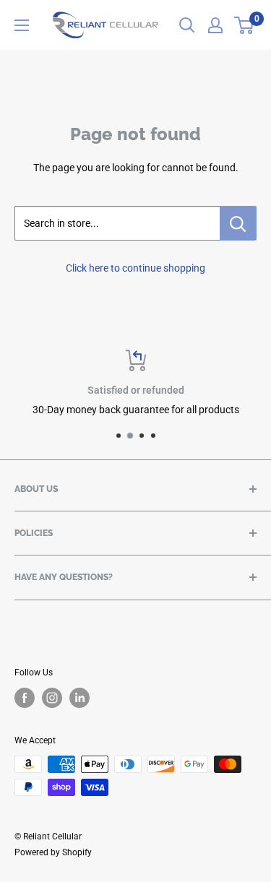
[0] (245, 25)
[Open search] (187, 25)
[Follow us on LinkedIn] (79, 698)
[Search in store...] (238, 223)
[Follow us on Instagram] (52, 698)
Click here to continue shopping (135, 268)
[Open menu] (21, 25)
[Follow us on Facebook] (24, 698)
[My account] (215, 25)
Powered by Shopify (53, 852)
